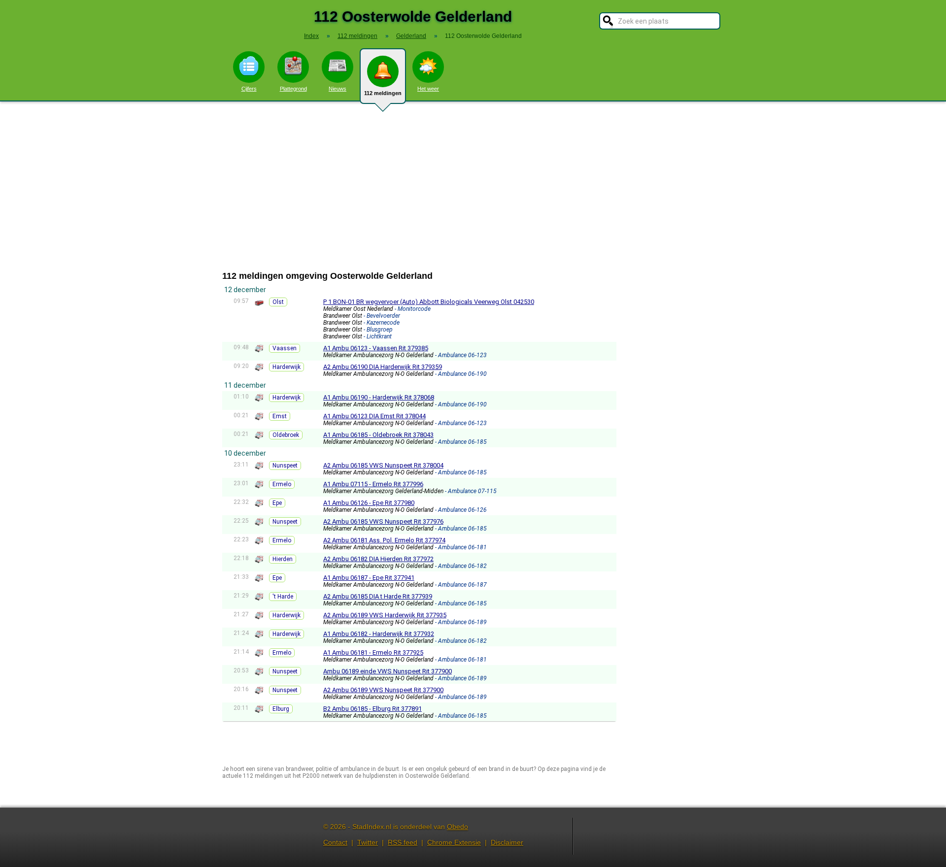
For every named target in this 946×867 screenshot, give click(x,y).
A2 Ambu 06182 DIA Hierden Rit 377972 (378, 559)
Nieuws (337, 89)
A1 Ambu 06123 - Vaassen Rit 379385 (375, 348)
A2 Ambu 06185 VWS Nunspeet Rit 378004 (383, 465)
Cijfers (249, 89)
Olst (278, 302)
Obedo (457, 827)
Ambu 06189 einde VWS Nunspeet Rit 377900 (387, 671)
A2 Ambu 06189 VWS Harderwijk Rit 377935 (384, 615)
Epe (277, 503)
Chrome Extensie (454, 842)
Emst (279, 416)
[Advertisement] (473, 186)
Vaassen (284, 348)
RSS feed (402, 842)
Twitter (367, 842)
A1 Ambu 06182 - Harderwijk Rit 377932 (378, 633)
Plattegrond (293, 89)
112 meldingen (383, 93)
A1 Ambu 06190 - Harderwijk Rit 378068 (378, 397)
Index (311, 36)
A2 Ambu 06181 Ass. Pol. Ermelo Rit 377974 (384, 540)
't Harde (282, 596)
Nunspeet (285, 465)
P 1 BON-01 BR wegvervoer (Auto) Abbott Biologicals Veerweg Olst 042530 (428, 301)
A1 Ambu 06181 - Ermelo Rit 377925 (373, 652)
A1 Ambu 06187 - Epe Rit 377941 (368, 577)
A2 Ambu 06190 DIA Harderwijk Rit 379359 (382, 366)
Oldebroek (285, 435)
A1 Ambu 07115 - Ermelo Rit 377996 (373, 484)
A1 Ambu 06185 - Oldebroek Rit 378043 (378, 434)
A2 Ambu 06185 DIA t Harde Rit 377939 (377, 596)
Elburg (280, 708)
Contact (335, 842)
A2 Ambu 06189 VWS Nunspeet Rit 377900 (383, 690)
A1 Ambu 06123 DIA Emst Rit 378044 (374, 416)
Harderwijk (286, 367)
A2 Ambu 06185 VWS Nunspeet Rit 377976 (383, 521)
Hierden (282, 559)
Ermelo (281, 484)
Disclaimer (507, 842)
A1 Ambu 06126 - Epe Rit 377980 (368, 502)
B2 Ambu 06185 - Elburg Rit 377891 (372, 708)
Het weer (428, 89)
